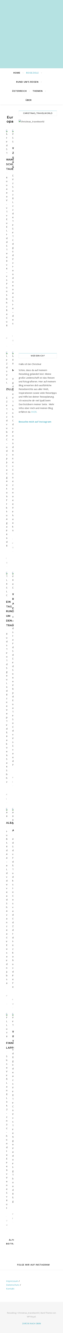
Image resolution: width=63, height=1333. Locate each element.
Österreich (19, 90)
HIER (34, 411)
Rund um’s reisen (27, 81)
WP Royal (31, 1316)
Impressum (12, 1280)
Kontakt (10, 1288)
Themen (38, 90)
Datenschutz (12, 1284)
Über (29, 100)
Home (16, 72)
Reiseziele (32, 72)
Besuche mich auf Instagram (35, 421)
